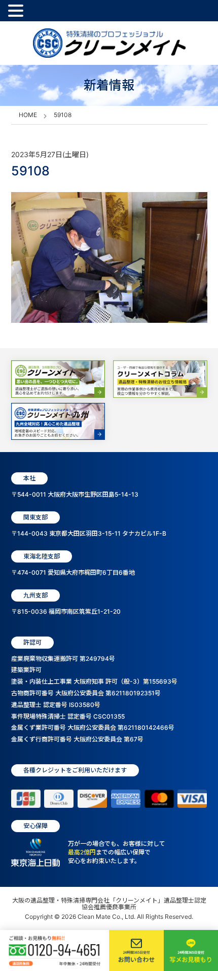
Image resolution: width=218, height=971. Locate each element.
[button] (17, 11)
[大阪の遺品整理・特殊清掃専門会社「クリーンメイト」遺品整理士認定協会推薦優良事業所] (109, 43)
